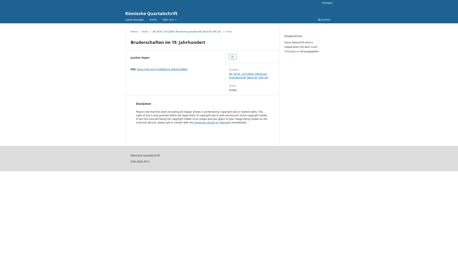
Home (134, 31)
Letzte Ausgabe (134, 19)
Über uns (168, 19)
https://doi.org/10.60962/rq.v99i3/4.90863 (162, 69)
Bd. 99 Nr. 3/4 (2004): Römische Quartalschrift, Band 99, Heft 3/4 (187, 31)
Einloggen (327, 2)
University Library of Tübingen (212, 122)
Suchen (325, 19)
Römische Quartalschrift (151, 13)
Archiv (153, 19)
